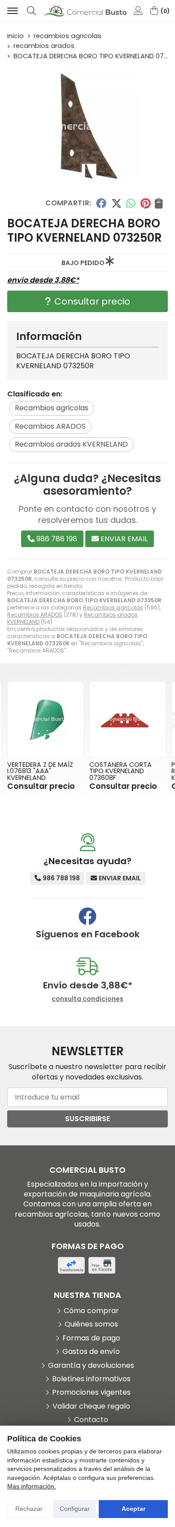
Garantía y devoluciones (91, 1365)
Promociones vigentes (91, 1392)
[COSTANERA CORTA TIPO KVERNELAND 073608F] (128, 719)
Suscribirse (87, 1119)
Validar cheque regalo (91, 1406)
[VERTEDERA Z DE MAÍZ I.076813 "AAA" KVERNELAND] (45, 719)
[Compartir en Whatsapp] (131, 203)
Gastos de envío (91, 1352)
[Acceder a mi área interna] (138, 10)
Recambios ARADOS (34, 614)
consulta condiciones (87, 999)
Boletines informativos (91, 1379)
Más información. (31, 1486)
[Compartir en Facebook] (101, 203)
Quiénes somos (91, 1324)
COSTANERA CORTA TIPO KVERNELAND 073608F (120, 771)
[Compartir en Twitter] (116, 203)
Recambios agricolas (113, 607)
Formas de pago (91, 1338)
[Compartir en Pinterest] (145, 203)
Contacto (91, 1420)
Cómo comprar (91, 1311)
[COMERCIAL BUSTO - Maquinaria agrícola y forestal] (85, 11)
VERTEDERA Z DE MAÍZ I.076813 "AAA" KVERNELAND (40, 771)
